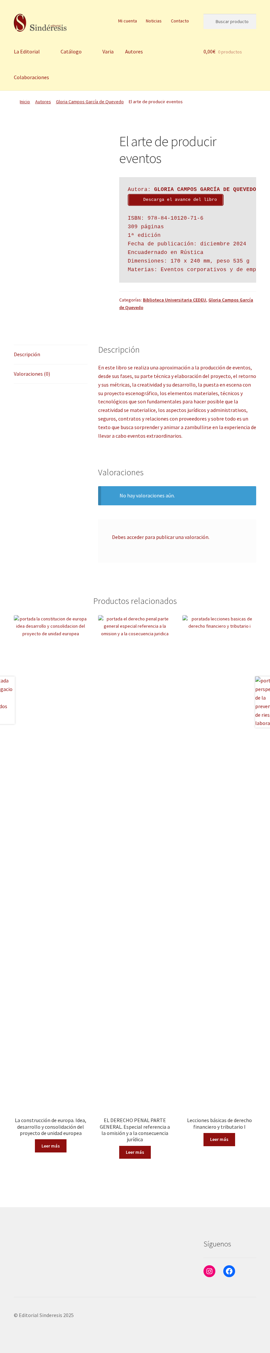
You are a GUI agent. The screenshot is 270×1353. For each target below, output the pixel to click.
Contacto (180, 21)
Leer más (50, 1146)
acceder (135, 537)
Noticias (154, 21)
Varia (108, 51)
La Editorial (27, 51)
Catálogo (71, 51)
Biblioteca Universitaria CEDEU (174, 300)
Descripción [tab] (27, 354)
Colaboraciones (31, 77)
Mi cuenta (127, 21)
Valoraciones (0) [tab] (32, 373)
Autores (134, 51)
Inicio (25, 102)
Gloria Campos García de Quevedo (90, 102)
